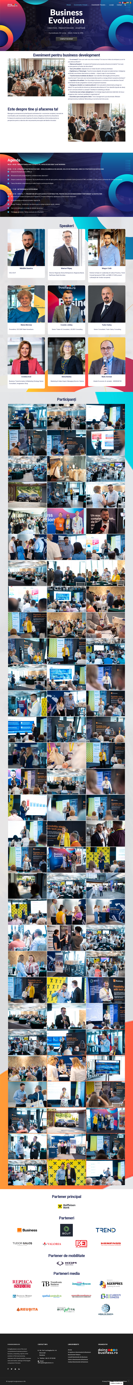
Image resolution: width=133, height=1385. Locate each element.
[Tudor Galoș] (106, 303)
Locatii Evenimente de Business (77, 1357)
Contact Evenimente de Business (78, 1362)
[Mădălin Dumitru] (26, 247)
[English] (120, 2)
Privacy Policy (106, 1381)
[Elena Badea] (66, 355)
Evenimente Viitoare (80, 5)
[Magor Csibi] (106, 247)
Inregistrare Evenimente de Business (79, 1352)
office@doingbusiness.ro (45, 1363)
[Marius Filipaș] (66, 247)
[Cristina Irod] (26, 355)
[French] (122, 2)
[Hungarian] (127, 2)
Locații (111, 5)
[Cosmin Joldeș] (66, 303)
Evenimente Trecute (98, 5)
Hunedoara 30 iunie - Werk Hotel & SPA (66, 33)
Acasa (70, 1350)
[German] (125, 2)
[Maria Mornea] (26, 303)
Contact (119, 5)
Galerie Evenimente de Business (78, 1359)
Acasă (69, 5)
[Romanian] (130, 2)
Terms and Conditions (120, 1381)
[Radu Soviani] (106, 355)
